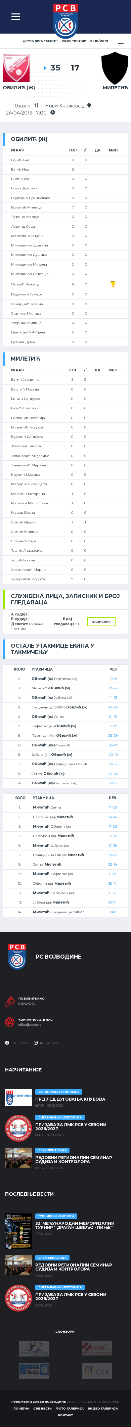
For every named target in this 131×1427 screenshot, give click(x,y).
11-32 (113, 893)
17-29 (112, 807)
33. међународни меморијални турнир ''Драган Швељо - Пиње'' (74, 1225)
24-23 (113, 707)
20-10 (113, 754)
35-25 (112, 855)
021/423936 (26, 1004)
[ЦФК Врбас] (97, 1370)
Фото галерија (70, 1408)
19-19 (113, 679)
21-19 (113, 717)
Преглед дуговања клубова (70, 1099)
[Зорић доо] (97, 1348)
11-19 (112, 874)
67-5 (113, 764)
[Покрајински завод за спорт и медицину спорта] (34, 1348)
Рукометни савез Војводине (38, 1401)
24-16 (112, 817)
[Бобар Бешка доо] (34, 1370)
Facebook (20, 1043)
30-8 (112, 912)
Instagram (48, 1043)
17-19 (113, 726)
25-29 (113, 735)
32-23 (113, 774)
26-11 (112, 902)
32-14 (112, 864)
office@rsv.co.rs (29, 1024)
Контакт (65, 1415)
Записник (101, 622)
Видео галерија (103, 1408)
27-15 (112, 836)
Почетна (21, 1408)
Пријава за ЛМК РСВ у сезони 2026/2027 (70, 1126)
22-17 (113, 783)
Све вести (42, 1408)
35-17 (113, 745)
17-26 (113, 688)
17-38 (112, 845)
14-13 (113, 697)
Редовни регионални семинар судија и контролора (73, 1159)
